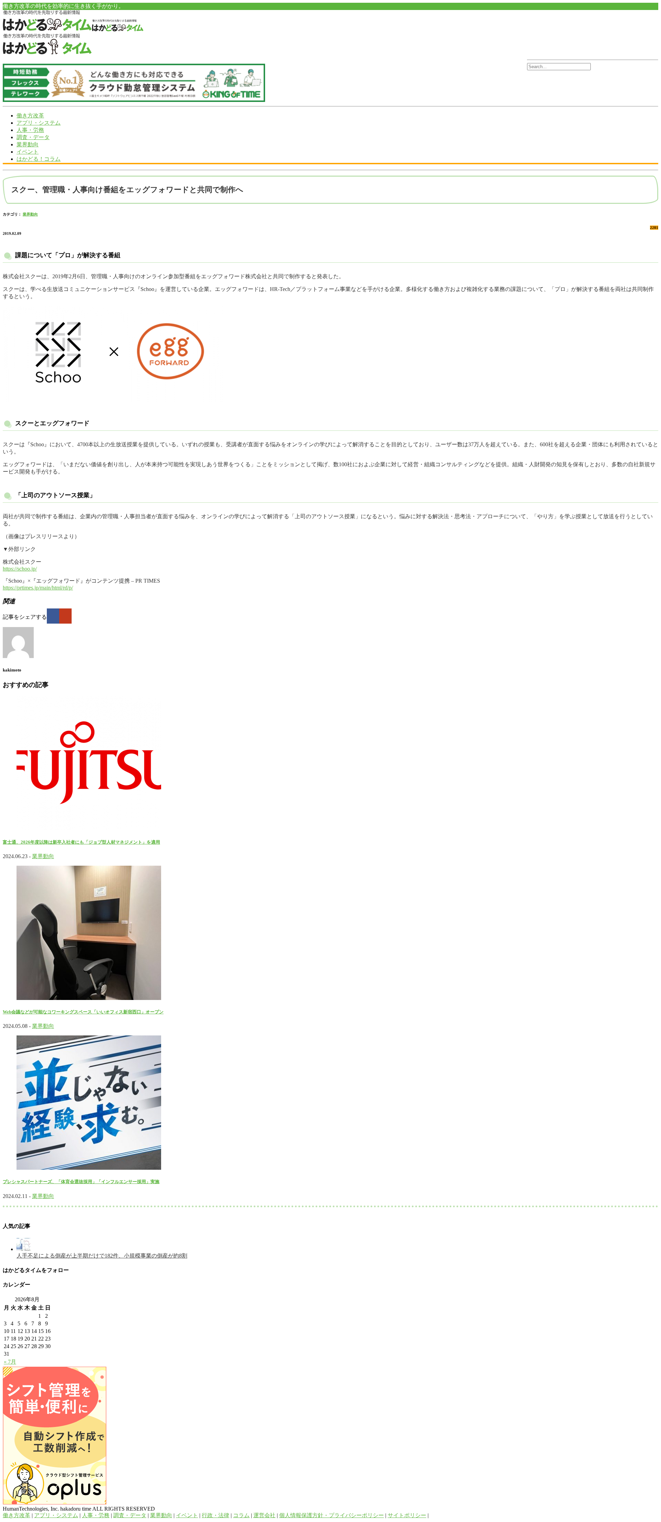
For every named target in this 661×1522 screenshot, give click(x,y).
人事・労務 (30, 130)
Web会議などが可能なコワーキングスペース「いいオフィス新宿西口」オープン (83, 1011)
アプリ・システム (39, 123)
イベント (28, 152)
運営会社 (264, 1515)
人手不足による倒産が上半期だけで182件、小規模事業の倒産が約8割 (102, 1256)
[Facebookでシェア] (53, 616)
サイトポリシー (407, 1515)
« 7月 (10, 1362)
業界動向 (28, 144)
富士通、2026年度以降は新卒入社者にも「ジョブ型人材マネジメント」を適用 (81, 842)
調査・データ (33, 137)
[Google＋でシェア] (65, 616)
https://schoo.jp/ (20, 569)
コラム (241, 1515)
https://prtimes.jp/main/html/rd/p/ (38, 588)
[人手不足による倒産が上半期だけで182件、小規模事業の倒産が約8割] (23, 1249)
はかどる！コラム (39, 159)
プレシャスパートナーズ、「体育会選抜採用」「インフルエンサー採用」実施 (81, 1181)
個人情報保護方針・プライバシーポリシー (331, 1515)
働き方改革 (30, 115)
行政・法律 (215, 1515)
